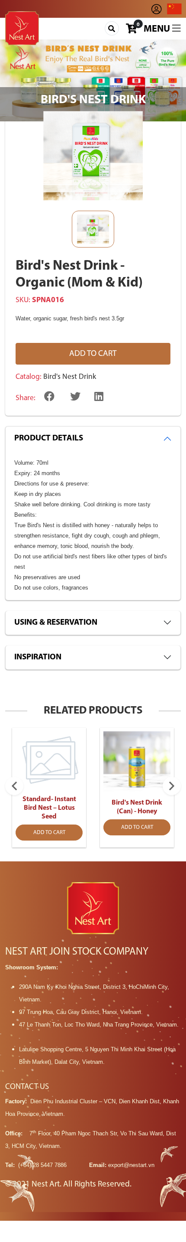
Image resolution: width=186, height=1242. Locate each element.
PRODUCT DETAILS (48, 438)
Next (172, 786)
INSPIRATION (37, 657)
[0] (131, 30)
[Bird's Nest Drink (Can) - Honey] (136, 761)
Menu (158, 29)
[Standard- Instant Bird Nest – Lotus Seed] (49, 759)
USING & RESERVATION (55, 623)
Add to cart (93, 354)
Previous (14, 786)
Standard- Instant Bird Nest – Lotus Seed (49, 808)
